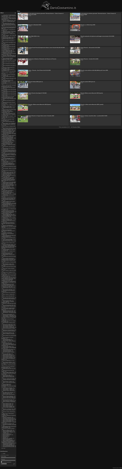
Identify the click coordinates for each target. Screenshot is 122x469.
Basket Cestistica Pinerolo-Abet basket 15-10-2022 (8, 202)
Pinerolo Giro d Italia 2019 (8, 324)
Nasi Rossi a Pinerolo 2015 (8, 418)
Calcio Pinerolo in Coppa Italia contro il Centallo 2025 (7, 50)
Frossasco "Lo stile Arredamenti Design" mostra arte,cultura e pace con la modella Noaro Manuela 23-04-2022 (8, 247)
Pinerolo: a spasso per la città (8, 378)
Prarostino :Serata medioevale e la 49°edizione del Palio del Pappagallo (8, 56)
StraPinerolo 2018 (6, 342)
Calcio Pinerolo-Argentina (8, 444)
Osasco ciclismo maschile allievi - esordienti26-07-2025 (8, 52)
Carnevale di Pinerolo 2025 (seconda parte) (7, 81)
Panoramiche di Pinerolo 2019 (8, 446)
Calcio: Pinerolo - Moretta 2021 (9, 294)
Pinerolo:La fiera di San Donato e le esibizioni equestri (8, 106)
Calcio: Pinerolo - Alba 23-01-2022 (9, 270)
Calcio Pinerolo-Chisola (7, 354)
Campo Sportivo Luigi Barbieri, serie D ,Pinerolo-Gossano (7, 178)
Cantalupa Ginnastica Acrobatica (9, 379)
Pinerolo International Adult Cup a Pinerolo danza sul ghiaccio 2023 (8, 150)
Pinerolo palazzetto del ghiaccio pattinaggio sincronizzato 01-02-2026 (8, 25)
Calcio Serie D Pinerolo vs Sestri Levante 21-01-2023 (8, 174)
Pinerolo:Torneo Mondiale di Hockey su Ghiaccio (7, 213)
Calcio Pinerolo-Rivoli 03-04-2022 (9, 256)
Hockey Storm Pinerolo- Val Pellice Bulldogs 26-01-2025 (8, 86)
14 (71, 127)
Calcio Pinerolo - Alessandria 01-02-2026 (90, 47)
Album (2, 12)
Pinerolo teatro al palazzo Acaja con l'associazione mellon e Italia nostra (8, 309)
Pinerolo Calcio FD (6, 393)
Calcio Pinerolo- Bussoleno (8, 357)
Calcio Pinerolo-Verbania (7, 387)
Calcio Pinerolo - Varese (7, 381)
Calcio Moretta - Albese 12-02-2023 (9, 168)
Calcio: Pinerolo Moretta (7, 343)
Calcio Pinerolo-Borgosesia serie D (9, 166)
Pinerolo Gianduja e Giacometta (9, 401)
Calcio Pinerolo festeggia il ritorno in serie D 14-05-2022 (8, 239)
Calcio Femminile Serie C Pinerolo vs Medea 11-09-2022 (8, 219)
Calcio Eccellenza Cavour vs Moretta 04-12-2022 (7, 193)
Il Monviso (4, 437)
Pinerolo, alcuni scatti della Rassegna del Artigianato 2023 (7, 138)
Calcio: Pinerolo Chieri (7, 404)
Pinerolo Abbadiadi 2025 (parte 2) (9, 65)
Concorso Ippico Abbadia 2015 (8, 407)
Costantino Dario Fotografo (8, 431)
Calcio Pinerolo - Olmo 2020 (8, 315)
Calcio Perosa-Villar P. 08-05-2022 (9, 240)
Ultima (78, 127)
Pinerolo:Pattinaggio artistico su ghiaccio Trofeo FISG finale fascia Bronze (8, 159)
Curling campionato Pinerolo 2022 (9, 266)
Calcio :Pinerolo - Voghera (8, 388)
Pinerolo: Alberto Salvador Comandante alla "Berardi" (7, 139)
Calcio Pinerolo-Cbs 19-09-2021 (9, 292)
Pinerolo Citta (5, 435)
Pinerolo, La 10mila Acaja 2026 (9, 21)
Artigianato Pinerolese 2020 (8, 311)
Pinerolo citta (5, 436)
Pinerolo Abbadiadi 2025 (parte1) (9, 63)
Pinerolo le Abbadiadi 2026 (8, 20)
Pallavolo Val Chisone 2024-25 (9, 100)
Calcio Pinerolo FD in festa (8, 349)
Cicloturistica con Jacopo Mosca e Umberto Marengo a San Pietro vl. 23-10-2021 (8, 282)
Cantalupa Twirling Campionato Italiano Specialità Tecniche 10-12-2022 (8, 180)
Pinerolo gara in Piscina (7, 375)
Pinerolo (4, 432)
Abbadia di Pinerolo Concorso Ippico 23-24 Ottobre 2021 (7, 284)
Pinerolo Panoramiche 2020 (8, 305)
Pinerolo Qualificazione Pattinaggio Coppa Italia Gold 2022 (8, 204)
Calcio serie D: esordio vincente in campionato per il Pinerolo (8, 136)
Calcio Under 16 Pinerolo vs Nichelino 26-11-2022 (7, 191)
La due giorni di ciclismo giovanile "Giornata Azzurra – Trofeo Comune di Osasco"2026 (8, 18)
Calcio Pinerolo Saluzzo (7, 332)
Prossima (75, 127)
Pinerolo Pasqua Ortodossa (8, 396)
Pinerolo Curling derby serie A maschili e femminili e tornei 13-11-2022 (8, 188)
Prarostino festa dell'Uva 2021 (8, 297)
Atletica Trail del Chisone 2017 (8, 376)
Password (3, 459)
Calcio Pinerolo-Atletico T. (7, 362)
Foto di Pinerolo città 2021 (8, 289)
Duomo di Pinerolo (6, 433)
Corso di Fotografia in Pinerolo (8, 445)
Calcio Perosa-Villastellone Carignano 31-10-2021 (7, 280)
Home (18, 11)
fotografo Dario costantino (7, 438)
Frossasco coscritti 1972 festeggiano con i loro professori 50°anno (7, 233)
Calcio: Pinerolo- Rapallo (7, 406)
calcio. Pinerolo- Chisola (7, 326)
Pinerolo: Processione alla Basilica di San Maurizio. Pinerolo (8, 129)
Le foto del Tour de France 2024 (9, 107)
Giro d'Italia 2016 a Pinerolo (8, 392)
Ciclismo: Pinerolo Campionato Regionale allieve (8, 367)
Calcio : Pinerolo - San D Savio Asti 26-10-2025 (39, 70)
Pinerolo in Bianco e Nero (7, 430)
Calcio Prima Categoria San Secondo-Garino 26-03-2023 (7, 163)
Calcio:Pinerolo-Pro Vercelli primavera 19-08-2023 (7, 143)
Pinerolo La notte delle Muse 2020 (9, 303)
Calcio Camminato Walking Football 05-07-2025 (7, 59)
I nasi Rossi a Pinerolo (7, 351)
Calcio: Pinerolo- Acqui (7, 403)
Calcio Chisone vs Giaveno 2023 (9, 126)
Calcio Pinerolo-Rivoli (7, 350)
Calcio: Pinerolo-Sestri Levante (9, 409)
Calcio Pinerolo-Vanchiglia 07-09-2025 (37, 93)
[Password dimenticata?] (14, 464)
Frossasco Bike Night (7, 353)
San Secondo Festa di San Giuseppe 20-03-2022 (7, 253)
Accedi (4, 453)
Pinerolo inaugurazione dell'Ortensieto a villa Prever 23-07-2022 (8, 230)
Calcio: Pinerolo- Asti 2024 (8, 113)
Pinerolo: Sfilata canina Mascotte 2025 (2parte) (39, 104)
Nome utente (3, 456)
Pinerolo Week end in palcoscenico (9, 335)
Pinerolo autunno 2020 (7, 300)
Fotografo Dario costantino (8, 443)
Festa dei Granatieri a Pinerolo (8, 352)
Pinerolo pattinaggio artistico (8, 244)
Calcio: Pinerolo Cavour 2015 (8, 419)
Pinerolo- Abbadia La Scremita (8, 333)
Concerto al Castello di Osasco (8, 428)
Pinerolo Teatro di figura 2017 (8, 372)
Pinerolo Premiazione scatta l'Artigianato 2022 (7, 186)
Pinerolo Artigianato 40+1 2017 (9, 360)
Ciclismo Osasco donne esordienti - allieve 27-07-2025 (8, 54)
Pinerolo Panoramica (7, 439)
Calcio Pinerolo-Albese (7, 346)
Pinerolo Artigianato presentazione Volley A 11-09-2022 (8, 216)
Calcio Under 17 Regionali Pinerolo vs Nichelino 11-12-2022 (7, 184)
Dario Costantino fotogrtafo (8, 440)
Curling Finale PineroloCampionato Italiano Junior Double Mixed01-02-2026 (8, 27)
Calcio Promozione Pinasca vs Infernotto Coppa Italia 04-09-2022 (8, 223)
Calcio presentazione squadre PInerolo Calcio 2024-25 (7, 97)
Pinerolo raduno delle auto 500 (9, 394)
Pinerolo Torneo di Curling (8, 355)
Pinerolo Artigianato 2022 (8, 214)
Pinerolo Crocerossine (7, 417)
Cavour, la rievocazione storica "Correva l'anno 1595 (7, 141)
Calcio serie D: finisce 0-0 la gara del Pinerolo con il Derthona (8, 131)
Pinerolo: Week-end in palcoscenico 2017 (6, 385)
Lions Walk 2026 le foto (7, 23)
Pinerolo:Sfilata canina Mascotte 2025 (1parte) (92, 93)
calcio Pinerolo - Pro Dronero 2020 (9, 312)
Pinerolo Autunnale (6, 339)
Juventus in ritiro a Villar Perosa (9, 390)
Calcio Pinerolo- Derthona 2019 (9, 322)
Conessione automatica (6, 462)
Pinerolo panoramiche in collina (9, 328)
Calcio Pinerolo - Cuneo (7, 389)
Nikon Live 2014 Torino (7, 420)
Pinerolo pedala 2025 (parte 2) (8, 40)
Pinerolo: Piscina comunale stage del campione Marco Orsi (8, 172)
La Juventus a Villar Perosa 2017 (9, 364)
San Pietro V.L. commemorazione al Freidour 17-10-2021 (8, 286)
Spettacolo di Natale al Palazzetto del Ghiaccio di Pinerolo (8, 32)
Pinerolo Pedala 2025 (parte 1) (8, 38)
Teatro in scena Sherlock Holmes (9, 382)
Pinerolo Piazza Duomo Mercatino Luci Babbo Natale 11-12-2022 (8, 183)
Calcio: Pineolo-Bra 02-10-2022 (9, 206)
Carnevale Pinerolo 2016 (7, 399)
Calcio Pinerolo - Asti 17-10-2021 (9, 287)
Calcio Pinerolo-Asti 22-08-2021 (9, 298)
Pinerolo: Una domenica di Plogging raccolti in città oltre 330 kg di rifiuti (8, 226)
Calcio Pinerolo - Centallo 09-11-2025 (89, 58)
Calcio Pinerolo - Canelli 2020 (8, 316)
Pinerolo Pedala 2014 (7, 434)
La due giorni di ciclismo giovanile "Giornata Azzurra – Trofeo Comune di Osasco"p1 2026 (8, 16)
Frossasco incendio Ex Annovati (9, 330)
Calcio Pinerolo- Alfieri (7, 340)
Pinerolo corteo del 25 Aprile (8, 397)
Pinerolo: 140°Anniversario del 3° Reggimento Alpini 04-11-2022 (8, 198)
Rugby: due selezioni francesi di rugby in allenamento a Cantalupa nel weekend (8, 154)
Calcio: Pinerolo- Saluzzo (7, 356)
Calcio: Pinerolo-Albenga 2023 (8, 121)
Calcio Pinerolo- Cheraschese (8, 327)
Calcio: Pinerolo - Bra (7, 405)
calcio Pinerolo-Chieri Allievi (8, 325)
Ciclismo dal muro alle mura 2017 (9, 368)
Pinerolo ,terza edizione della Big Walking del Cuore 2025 (8, 37)
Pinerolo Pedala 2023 (7, 132)
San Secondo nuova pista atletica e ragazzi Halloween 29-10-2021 (8, 278)
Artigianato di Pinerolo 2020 (8, 310)
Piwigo (121, 467)
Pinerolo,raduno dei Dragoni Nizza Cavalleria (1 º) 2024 (8, 110)
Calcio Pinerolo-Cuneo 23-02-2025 (9, 83)
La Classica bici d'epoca (7, 423)
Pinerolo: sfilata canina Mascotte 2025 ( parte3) (92, 104)
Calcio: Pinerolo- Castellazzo (8, 400)
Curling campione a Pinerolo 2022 (9, 262)
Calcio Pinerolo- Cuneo (7, 263)
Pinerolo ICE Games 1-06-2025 (9, 61)
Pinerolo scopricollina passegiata (9, 228)
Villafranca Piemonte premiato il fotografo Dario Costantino (8, 442)
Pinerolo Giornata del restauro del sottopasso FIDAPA (8, 236)
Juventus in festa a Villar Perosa (9, 411)
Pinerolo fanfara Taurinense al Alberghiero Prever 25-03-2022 (7, 259)
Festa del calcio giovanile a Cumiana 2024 (7, 112)
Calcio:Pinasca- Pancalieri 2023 (9, 146)
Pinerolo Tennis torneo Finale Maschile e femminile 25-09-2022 (7, 211)
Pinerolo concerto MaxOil (7, 314)
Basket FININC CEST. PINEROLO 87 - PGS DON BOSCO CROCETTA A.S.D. (8, 124)
